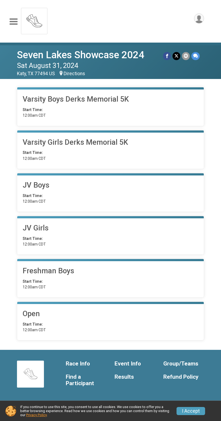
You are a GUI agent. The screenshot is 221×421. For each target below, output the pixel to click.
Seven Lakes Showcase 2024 (80, 55)
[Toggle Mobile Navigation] (13, 21)
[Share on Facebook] (167, 56)
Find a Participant (80, 380)
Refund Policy (180, 377)
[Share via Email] (186, 56)
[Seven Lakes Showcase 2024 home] (34, 19)
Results (124, 377)
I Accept (191, 411)
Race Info (78, 364)
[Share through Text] (195, 56)
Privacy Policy (36, 415)
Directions (74, 73)
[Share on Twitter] (176, 56)
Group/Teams (180, 364)
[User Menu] (199, 18)
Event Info (128, 364)
